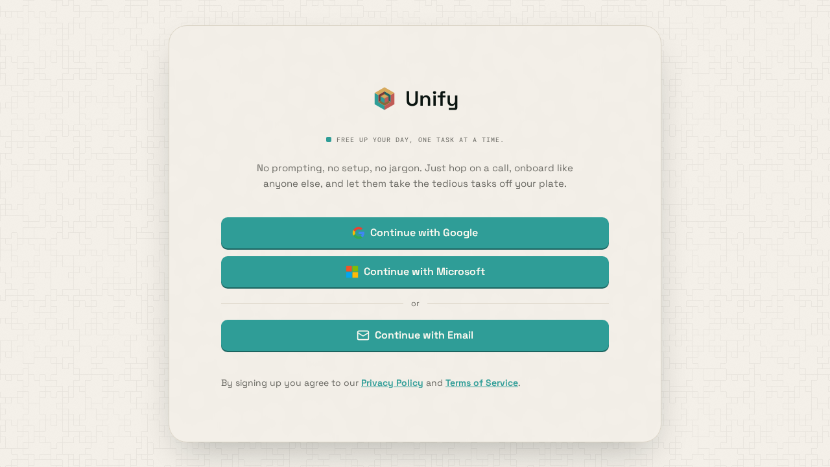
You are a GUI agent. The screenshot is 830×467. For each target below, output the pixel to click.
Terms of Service (481, 383)
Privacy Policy (392, 383)
